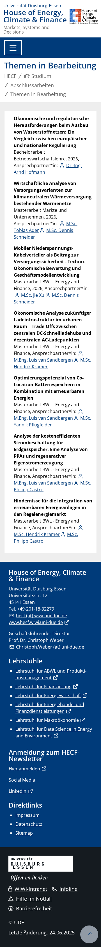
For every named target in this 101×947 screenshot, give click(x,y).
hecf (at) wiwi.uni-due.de (41, 616)
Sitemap (24, 833)
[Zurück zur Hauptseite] (84, 21)
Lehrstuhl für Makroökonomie (47, 720)
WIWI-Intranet (31, 889)
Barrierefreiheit (34, 908)
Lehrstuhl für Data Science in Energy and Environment (53, 732)
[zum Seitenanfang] (89, 934)
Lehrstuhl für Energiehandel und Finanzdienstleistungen (49, 707)
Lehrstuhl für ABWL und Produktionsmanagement (50, 674)
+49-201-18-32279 (35, 609)
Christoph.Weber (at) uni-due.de (50, 647)
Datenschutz (28, 824)
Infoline (68, 889)
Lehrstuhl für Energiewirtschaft (48, 695)
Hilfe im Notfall (34, 898)
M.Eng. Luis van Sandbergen (43, 360)
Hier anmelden (24, 769)
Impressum (27, 815)
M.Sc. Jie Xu (32, 295)
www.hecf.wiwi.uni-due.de (36, 622)
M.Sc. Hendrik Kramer (37, 534)
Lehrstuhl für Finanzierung (43, 686)
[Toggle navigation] (13, 47)
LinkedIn (17, 791)
